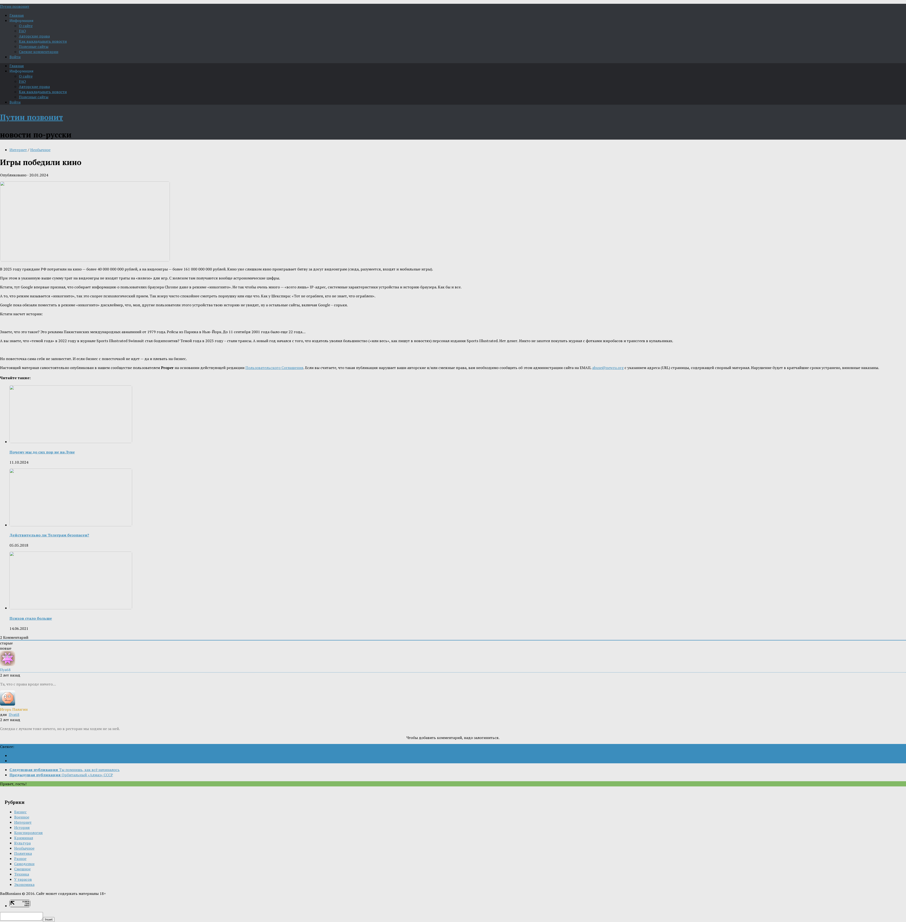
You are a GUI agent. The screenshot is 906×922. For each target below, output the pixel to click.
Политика (23, 853)
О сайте (26, 25)
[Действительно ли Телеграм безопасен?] (70, 524)
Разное (20, 858)
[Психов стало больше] (70, 608)
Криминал (23, 837)
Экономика (24, 884)
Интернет (18, 149)
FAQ (22, 30)
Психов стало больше (30, 618)
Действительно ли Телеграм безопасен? (49, 535)
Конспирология (28, 832)
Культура (22, 843)
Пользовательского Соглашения (274, 367)
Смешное (22, 869)
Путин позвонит (14, 6)
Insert (49, 919)
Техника (21, 874)
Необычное (40, 149)
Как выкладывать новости (43, 41)
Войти (15, 56)
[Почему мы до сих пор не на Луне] (70, 441)
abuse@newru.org (608, 367)
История (22, 827)
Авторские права (34, 36)
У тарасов (23, 879)
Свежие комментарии (38, 51)
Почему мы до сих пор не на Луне (42, 452)
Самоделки (24, 863)
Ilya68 (14, 714)
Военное (21, 817)
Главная (16, 15)
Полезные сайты (33, 46)
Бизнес (20, 811)
